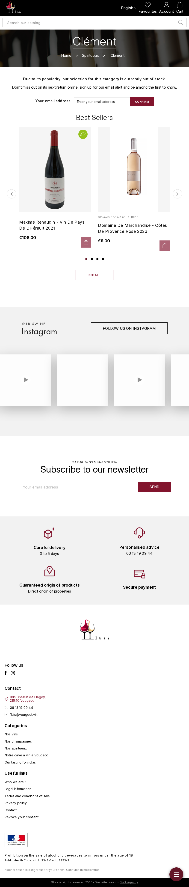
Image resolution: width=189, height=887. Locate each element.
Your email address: (53, 101)
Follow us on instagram (129, 328)
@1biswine (33, 323)
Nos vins (11, 734)
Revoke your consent (21, 817)
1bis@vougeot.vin (24, 714)
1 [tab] (86, 259)
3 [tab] (97, 259)
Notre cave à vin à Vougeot (26, 755)
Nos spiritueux (16, 748)
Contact (11, 810)
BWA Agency (129, 882)
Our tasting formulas (20, 762)
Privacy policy (16, 803)
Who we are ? (15, 782)
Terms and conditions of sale (27, 796)
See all (94, 275)
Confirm (142, 101)
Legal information (18, 789)
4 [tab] (103, 259)
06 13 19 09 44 (21, 708)
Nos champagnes (18, 741)
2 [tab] (92, 259)
